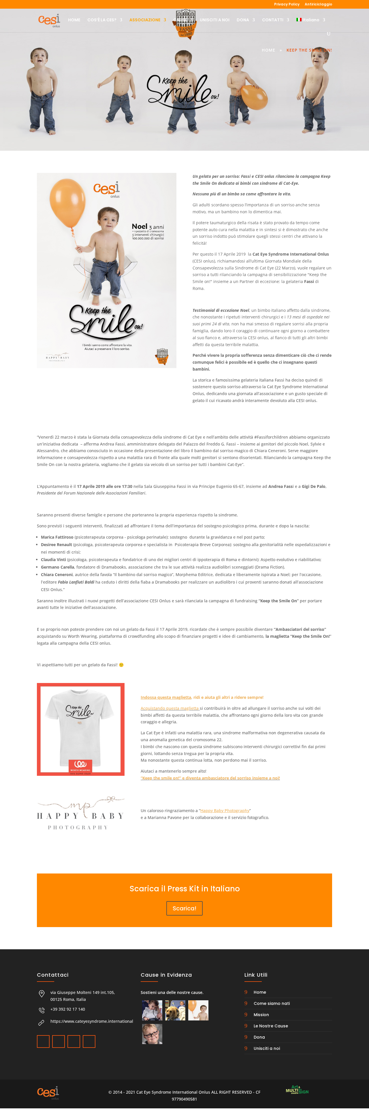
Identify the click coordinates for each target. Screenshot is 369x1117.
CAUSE (180, 20)
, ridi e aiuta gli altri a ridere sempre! (202, 697)
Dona (259, 1037)
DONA (243, 20)
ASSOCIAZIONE (144, 20)
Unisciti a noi (267, 1048)
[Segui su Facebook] (42, 1041)
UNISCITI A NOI (214, 20)
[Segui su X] (58, 1041)
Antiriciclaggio (318, 5)
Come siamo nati (272, 1003)
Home (268, 50)
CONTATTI (272, 20)
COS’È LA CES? (101, 20)
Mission (261, 1015)
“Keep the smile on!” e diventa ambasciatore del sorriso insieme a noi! (210, 778)
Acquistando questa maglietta (170, 708)
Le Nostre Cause (271, 1026)
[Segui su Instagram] (73, 1041)
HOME (74, 20)
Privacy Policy (287, 5)
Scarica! (184, 908)
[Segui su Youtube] (88, 1041)
